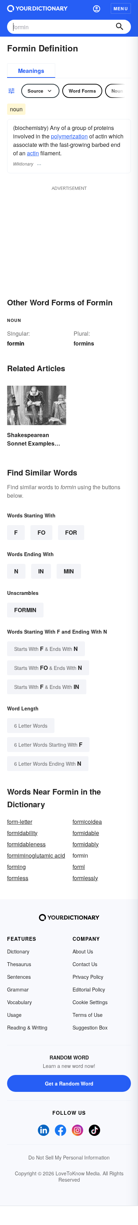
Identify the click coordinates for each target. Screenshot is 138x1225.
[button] (96, 8)
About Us (83, 951)
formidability (22, 833)
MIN (69, 571)
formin (25, 610)
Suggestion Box (90, 1027)
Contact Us (85, 964)
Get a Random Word (69, 1083)
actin (33, 153)
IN (41, 571)
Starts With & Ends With (46, 649)
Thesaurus (19, 964)
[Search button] (119, 26)
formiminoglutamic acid (36, 855)
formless (17, 878)
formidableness (26, 844)
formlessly (85, 878)
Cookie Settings (90, 1002)
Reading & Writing (27, 1027)
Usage (14, 1014)
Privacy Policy (88, 976)
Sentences (19, 976)
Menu (121, 8)
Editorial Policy (89, 989)
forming (16, 867)
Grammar (18, 989)
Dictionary (18, 951)
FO (41, 532)
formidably (86, 844)
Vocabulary (19, 1002)
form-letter (19, 821)
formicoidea (87, 821)
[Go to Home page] (37, 8)
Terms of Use (88, 1014)
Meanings (31, 71)
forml (79, 867)
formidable (86, 833)
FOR (71, 532)
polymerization (69, 136)
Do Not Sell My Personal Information (69, 1157)
